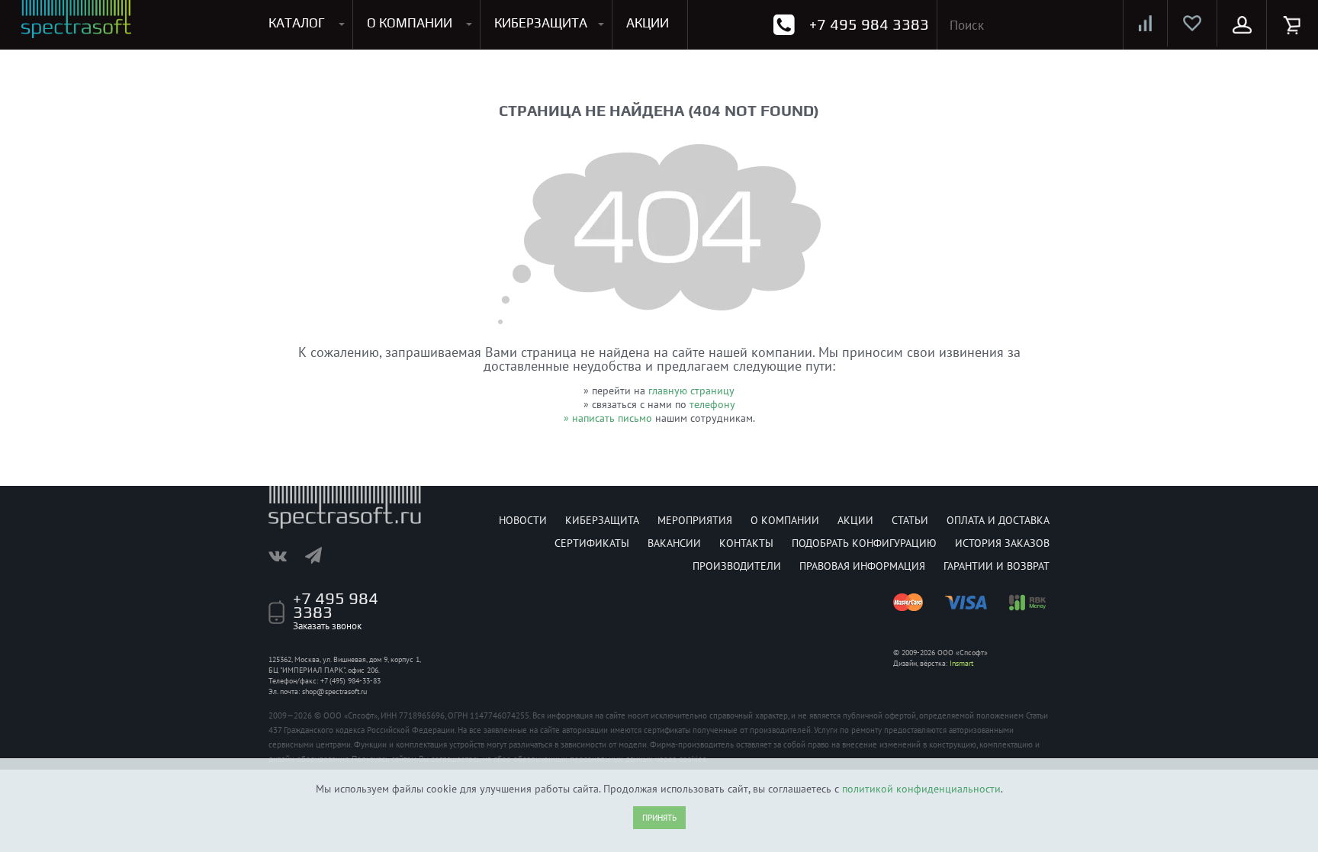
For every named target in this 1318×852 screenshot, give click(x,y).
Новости (523, 520)
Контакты (746, 543)
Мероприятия (694, 520)
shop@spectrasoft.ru (334, 691)
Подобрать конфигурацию (864, 543)
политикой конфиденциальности (921, 789)
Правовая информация (862, 566)
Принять (659, 817)
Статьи (910, 520)
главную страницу (691, 390)
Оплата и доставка (998, 520)
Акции (855, 520)
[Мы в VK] (285, 555)
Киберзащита (602, 520)
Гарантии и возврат (996, 566)
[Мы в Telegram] (321, 555)
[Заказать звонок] (783, 25)
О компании (785, 520)
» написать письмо (608, 418)
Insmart (961, 663)
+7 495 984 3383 (869, 24)
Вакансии (674, 543)
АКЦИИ (647, 23)
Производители (737, 566)
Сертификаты (592, 543)
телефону (712, 404)
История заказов (1002, 543)
